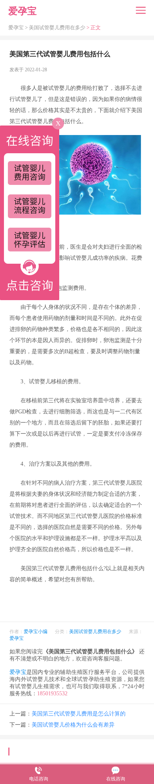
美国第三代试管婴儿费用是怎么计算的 (79, 714)
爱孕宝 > (18, 27)
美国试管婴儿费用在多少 (57, 27)
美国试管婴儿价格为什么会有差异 (73, 725)
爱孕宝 (16, 638)
